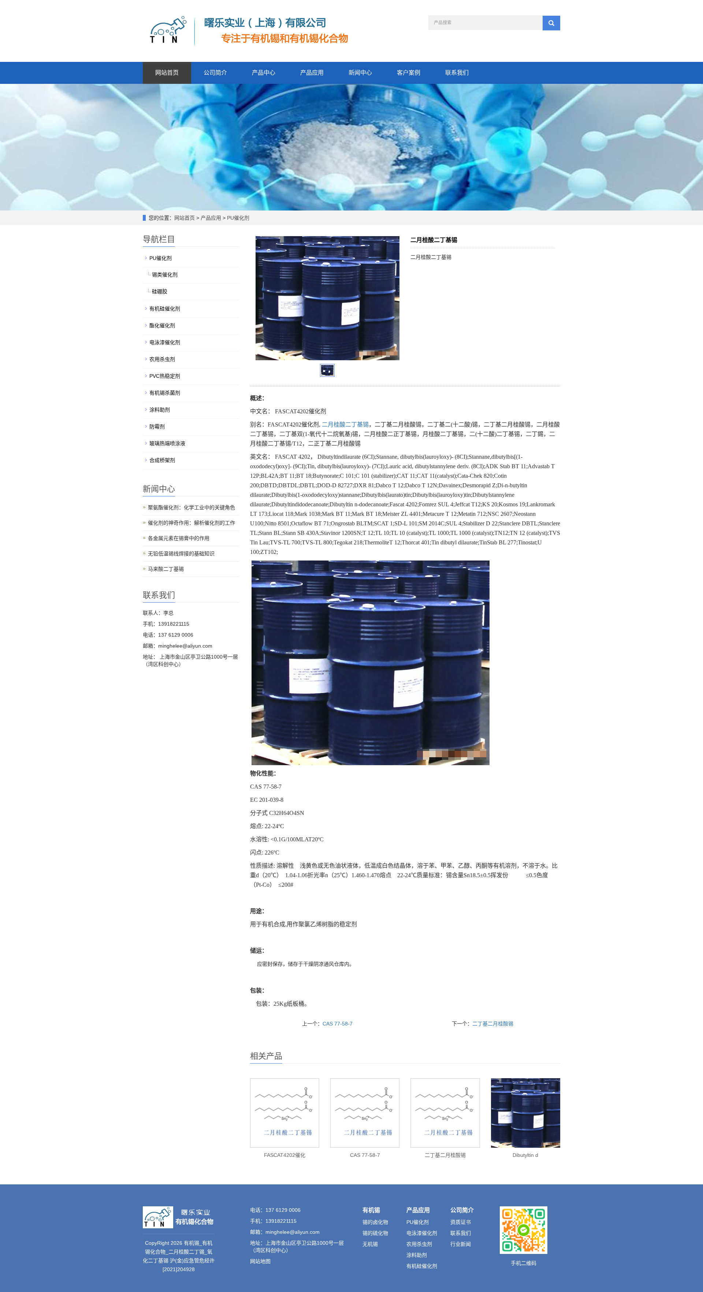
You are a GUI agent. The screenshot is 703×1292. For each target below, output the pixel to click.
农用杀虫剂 (162, 359)
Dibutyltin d (525, 1155)
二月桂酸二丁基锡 (345, 424)
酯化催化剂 (162, 325)
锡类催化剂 (165, 275)
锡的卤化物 (375, 1222)
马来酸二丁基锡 (166, 569)
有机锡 (371, 1210)
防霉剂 (157, 426)
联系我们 (457, 73)
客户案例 (408, 73)
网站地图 (260, 1261)
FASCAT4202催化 (284, 1155)
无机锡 (370, 1244)
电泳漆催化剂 (164, 342)
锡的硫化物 (375, 1233)
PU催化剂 (237, 218)
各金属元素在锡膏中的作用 (178, 538)
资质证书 (460, 1222)
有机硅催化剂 (164, 309)
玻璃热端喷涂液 (167, 443)
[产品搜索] (551, 23)
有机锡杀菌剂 (164, 393)
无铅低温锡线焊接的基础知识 (181, 553)
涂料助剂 (159, 410)
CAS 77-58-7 (338, 1024)
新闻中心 (360, 73)
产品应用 (312, 73)
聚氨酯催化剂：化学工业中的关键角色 (191, 507)
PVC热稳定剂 (164, 376)
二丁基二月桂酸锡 (492, 1024)
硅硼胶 (159, 291)
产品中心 (263, 73)
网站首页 (167, 73)
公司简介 (215, 73)
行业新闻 (460, 1244)
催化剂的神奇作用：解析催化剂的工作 (191, 523)
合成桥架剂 (162, 460)
